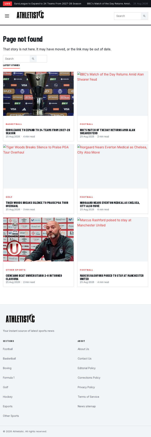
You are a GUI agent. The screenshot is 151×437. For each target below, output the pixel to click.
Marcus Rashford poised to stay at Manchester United (112, 277)
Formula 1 (8, 377)
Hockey (8, 396)
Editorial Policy (87, 368)
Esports (8, 406)
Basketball (14, 124)
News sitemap (87, 406)
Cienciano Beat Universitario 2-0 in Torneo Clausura (34, 277)
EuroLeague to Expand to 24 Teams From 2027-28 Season (47, 3)
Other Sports (16, 270)
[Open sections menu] (7, 16)
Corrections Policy (89, 377)
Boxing (7, 368)
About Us (83, 349)
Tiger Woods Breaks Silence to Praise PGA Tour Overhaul (37, 204)
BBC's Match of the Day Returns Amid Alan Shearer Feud (107, 131)
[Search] (144, 15)
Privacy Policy (86, 387)
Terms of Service (88, 396)
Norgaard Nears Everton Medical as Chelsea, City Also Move (110, 204)
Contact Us (85, 358)
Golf (9, 197)
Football (86, 124)
